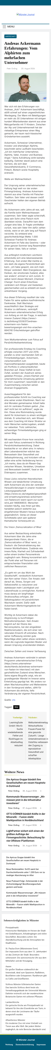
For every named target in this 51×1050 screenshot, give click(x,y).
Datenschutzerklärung (25, 1044)
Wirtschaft (10, 36)
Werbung (9, 1044)
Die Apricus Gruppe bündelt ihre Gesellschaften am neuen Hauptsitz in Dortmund (25, 782)
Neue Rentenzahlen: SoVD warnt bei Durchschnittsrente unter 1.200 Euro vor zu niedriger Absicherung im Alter (25, 872)
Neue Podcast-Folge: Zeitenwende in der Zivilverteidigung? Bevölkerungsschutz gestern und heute (24, 884)
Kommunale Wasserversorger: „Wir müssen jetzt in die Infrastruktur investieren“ (25, 800)
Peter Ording (12, 68)
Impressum (41, 1044)
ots (13, 699)
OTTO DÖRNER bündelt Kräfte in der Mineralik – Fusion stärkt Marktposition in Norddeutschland (25, 817)
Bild (16, 707)
